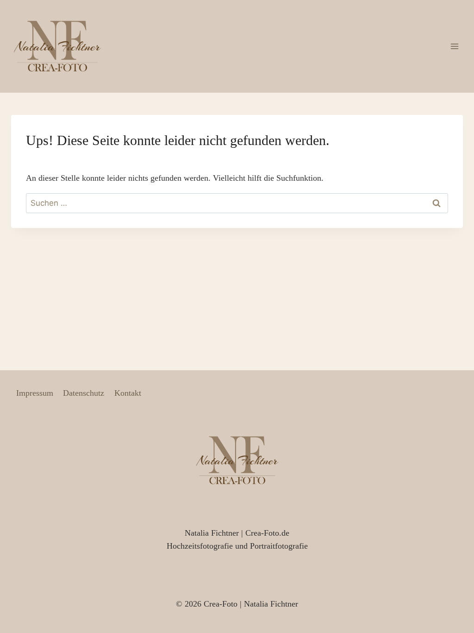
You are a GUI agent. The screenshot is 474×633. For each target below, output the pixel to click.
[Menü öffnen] (454, 46)
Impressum (34, 393)
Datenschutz (83, 393)
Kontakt (127, 393)
